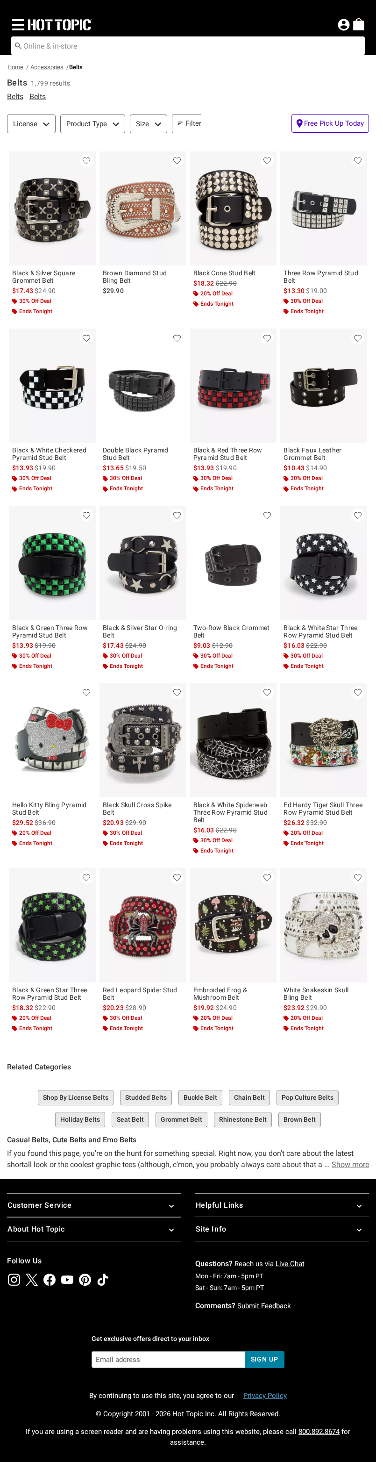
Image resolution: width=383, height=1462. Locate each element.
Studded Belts (146, 1097)
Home (15, 67)
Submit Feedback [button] (264, 1306)
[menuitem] (359, 24)
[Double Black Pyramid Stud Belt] (142, 386)
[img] (14, 1280)
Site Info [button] (211, 1229)
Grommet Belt (181, 1119)
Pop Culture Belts (307, 1097)
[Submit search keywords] (18, 45)
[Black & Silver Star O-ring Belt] (142, 563)
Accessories (47, 67)
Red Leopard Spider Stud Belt (140, 993)
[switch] (330, 123)
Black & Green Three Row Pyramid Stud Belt (50, 631)
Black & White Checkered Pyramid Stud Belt (49, 453)
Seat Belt (130, 1119)
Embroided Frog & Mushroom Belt (220, 993)
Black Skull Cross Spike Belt (137, 808)
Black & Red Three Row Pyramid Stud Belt (227, 453)
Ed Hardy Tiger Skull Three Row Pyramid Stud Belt (323, 808)
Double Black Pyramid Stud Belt (136, 453)
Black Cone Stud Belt (224, 273)
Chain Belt (249, 1097)
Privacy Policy (265, 1395)
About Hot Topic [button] (36, 1229)
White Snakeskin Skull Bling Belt (316, 993)
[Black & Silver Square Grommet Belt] (52, 208)
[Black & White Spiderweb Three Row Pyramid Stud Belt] (233, 740)
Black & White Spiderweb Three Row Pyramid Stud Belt (230, 812)
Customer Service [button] (39, 1205)
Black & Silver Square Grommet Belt (43, 276)
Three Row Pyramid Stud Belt (321, 276)
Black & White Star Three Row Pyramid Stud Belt (320, 631)
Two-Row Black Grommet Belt (231, 631)
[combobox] (188, 45)
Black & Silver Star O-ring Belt (140, 631)
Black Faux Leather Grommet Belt (312, 453)
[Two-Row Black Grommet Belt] (233, 563)
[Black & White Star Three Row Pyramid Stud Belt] (323, 563)
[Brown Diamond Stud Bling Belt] (142, 208)
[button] (16, 24)
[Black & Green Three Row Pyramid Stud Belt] (52, 563)
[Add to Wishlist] (86, 160)
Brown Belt (300, 1119)
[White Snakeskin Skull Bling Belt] (323, 925)
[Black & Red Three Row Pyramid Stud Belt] (233, 386)
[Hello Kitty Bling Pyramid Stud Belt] (52, 740)
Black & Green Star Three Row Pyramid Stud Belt (49, 993)
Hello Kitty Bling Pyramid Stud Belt (49, 808)
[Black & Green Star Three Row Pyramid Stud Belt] (52, 925)
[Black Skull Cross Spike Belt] (142, 740)
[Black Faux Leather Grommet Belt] (323, 386)
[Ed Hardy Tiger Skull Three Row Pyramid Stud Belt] (323, 740)
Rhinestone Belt (243, 1119)
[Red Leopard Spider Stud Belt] (142, 925)
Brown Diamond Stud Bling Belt (135, 276)
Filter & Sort (203, 123)
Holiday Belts (80, 1119)
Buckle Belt (200, 1097)
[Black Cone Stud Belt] (233, 208)
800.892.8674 (319, 1431)
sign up (264, 1359)
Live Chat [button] (290, 1264)
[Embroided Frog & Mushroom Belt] (233, 925)
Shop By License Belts (75, 1097)
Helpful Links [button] (219, 1205)
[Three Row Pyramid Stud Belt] (323, 208)
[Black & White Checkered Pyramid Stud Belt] (52, 386)
